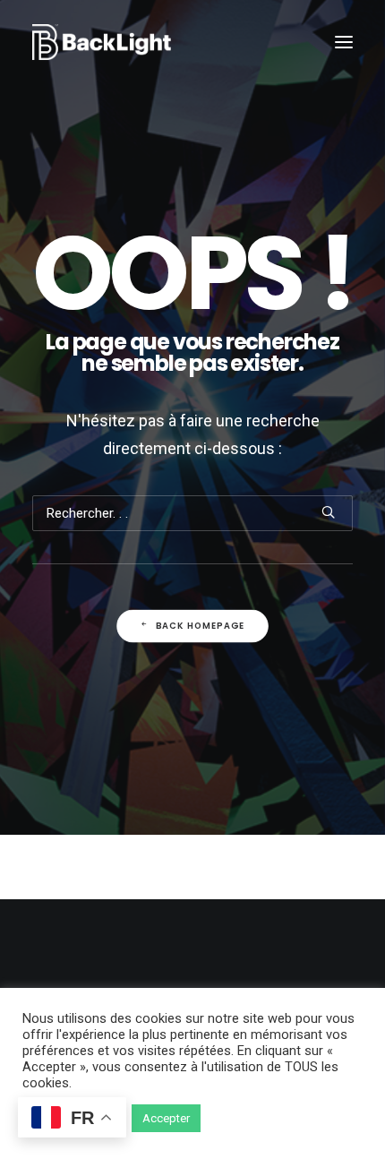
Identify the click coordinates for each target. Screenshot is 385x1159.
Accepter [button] (166, 1118)
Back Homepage (200, 625)
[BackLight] (101, 42)
